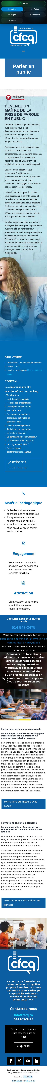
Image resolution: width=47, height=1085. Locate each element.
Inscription (12, 9)
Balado (25, 3)
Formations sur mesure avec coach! (20, 804)
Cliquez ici (23, 1046)
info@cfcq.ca (23, 1015)
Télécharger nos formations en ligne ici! (22, 902)
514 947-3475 (23, 627)
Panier (13, 20)
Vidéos (36, 9)
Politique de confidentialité (23, 1081)
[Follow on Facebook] (11, 1061)
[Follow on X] (19, 1061)
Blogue (13, 15)
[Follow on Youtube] (28, 1061)
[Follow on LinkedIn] (36, 1061)
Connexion (36, 15)
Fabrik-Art (28, 1077)
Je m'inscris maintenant (17, 465)
